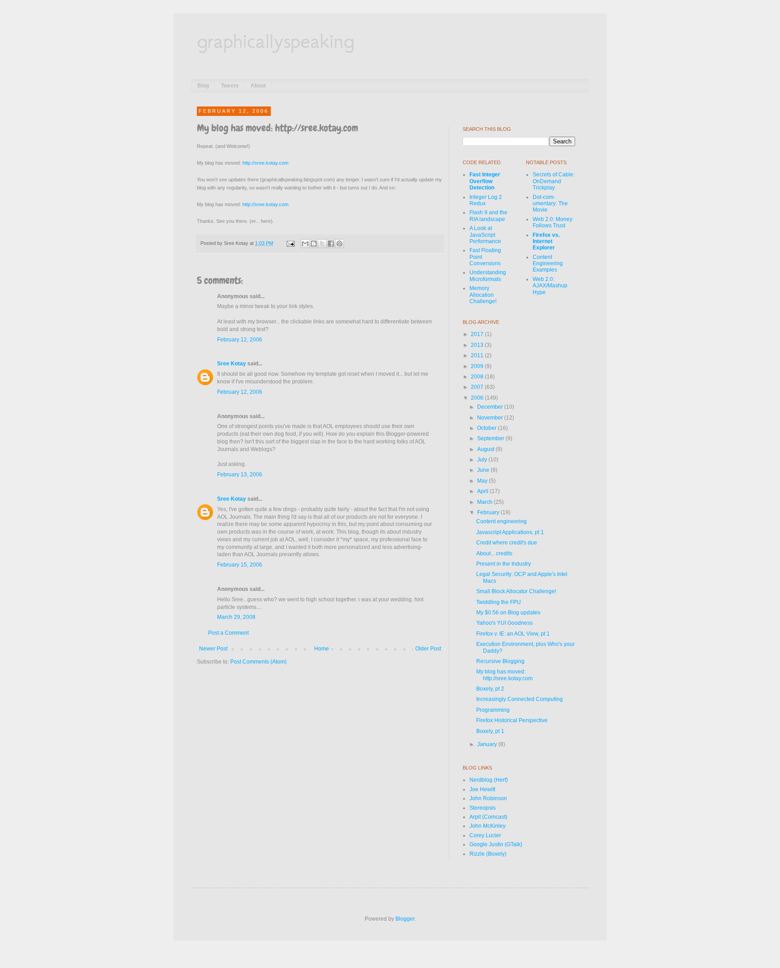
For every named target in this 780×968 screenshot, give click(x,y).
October (487, 428)
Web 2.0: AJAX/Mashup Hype (550, 285)
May (483, 481)
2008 (478, 376)
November (490, 418)
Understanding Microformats (487, 275)
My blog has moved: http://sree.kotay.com (504, 674)
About (258, 86)
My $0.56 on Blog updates (508, 612)
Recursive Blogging (500, 661)
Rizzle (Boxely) (487, 854)
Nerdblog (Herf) (488, 780)
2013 (478, 345)
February (489, 512)
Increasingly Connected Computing (519, 699)
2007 (478, 387)
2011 (478, 355)
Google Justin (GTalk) (495, 844)
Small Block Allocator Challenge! (516, 591)
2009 (478, 366)
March (485, 502)
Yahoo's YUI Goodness (504, 623)
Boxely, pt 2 (490, 689)
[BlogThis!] (313, 243)
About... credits (494, 553)
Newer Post (213, 648)
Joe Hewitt (482, 789)
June (484, 470)
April (483, 491)
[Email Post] (290, 243)
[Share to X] (322, 243)
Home (321, 648)
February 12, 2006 (239, 339)
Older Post (428, 648)
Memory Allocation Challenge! (483, 294)
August (486, 449)
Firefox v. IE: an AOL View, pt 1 (513, 634)
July (482, 459)
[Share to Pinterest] (339, 243)
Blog (203, 86)
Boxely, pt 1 (490, 731)
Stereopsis (482, 808)
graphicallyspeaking (275, 40)
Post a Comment (228, 633)
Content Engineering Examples (548, 263)
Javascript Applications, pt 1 (510, 532)
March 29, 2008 (236, 617)
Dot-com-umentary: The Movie (550, 203)
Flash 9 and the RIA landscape (488, 215)
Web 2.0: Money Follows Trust (552, 222)
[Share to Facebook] (330, 243)
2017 (478, 334)
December (490, 407)
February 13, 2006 (239, 474)
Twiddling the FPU (498, 602)
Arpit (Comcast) (488, 817)
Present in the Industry (503, 564)
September (491, 438)
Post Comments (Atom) (258, 662)
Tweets (230, 86)
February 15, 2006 (239, 565)
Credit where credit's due (506, 542)
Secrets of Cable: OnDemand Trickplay (554, 181)
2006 (478, 398)
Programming (493, 710)
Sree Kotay (231, 363)
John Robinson (488, 798)
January (487, 744)
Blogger (404, 919)
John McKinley (487, 826)
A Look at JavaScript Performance (485, 234)
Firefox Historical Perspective (512, 720)
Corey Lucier (485, 835)
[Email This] (305, 243)
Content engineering (501, 521)
